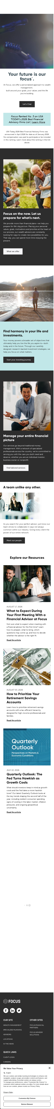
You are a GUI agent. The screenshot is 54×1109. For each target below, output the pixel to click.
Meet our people (14, 540)
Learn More (38, 122)
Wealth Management (12, 1025)
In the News (8, 1044)
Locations (7, 1039)
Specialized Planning (12, 1030)
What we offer (13, 251)
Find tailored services (16, 468)
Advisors (7, 1034)
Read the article (14, 640)
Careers (7, 1062)
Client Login (9, 1057)
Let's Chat (27, 104)
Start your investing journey (19, 360)
